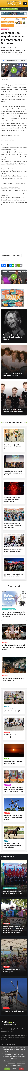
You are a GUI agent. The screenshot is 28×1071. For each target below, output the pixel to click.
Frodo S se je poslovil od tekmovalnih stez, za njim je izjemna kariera (12, 845)
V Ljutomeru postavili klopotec (13, 1011)
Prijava (24, 8)
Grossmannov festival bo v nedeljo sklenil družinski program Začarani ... (12, 499)
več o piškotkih (11, 1063)
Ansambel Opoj (6, 255)
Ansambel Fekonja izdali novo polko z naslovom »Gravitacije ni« (13, 446)
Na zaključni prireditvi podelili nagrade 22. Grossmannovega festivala (13, 473)
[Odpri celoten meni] (25, 3)
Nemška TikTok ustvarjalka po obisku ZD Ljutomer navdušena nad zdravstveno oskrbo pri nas (13, 789)
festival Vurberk (16, 255)
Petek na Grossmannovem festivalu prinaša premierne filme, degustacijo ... (12, 525)
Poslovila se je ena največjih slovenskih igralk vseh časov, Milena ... (12, 337)
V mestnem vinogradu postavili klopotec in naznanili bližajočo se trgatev (13, 817)
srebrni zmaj (5, 259)
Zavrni (21, 1068)
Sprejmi (7, 1068)
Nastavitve (14, 1068)
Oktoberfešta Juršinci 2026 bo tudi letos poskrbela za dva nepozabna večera (13, 647)
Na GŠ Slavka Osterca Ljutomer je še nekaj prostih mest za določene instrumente (13, 614)
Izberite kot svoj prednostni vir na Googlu (14, 60)
